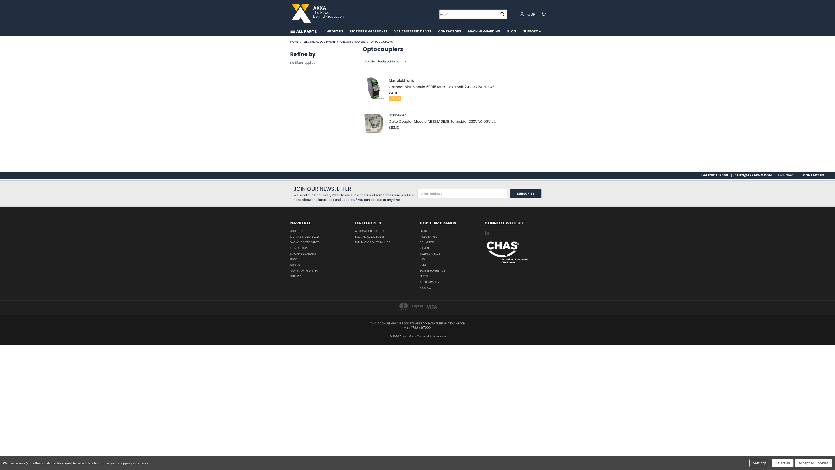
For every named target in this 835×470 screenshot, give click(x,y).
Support (531, 31)
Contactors (449, 31)
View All (425, 287)
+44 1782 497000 (714, 175)
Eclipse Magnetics (432, 270)
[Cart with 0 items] (543, 14)
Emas (423, 231)
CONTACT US (813, 175)
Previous (823, 456)
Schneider (427, 242)
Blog (511, 31)
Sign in (295, 270)
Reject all (782, 463)
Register (312, 270)
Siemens (425, 248)
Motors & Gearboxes (368, 31)
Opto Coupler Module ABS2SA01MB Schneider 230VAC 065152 (442, 121)
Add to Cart (373, 93)
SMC (423, 265)
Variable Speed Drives (412, 31)
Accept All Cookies (813, 463)
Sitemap (295, 276)
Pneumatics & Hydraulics (372, 242)
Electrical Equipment (369, 236)
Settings (760, 463)
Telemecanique (430, 253)
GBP (531, 14)
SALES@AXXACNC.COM (753, 175)
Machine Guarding (484, 31)
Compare (373, 80)
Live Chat (786, 175)
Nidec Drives (428, 236)
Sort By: (370, 61)
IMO (422, 259)
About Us (335, 31)
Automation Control (370, 231)
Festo (424, 276)
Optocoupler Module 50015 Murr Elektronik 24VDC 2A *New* (441, 86)
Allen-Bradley (429, 282)
